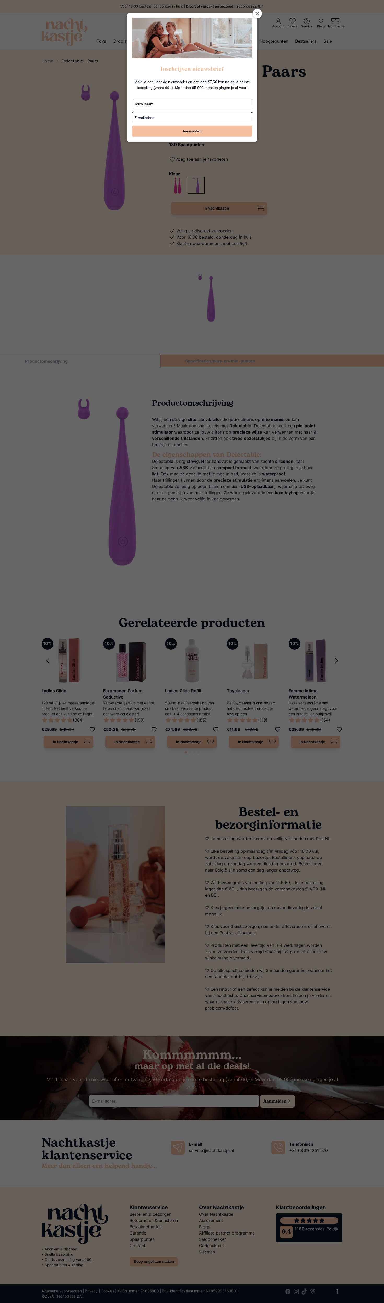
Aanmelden (192, 131)
